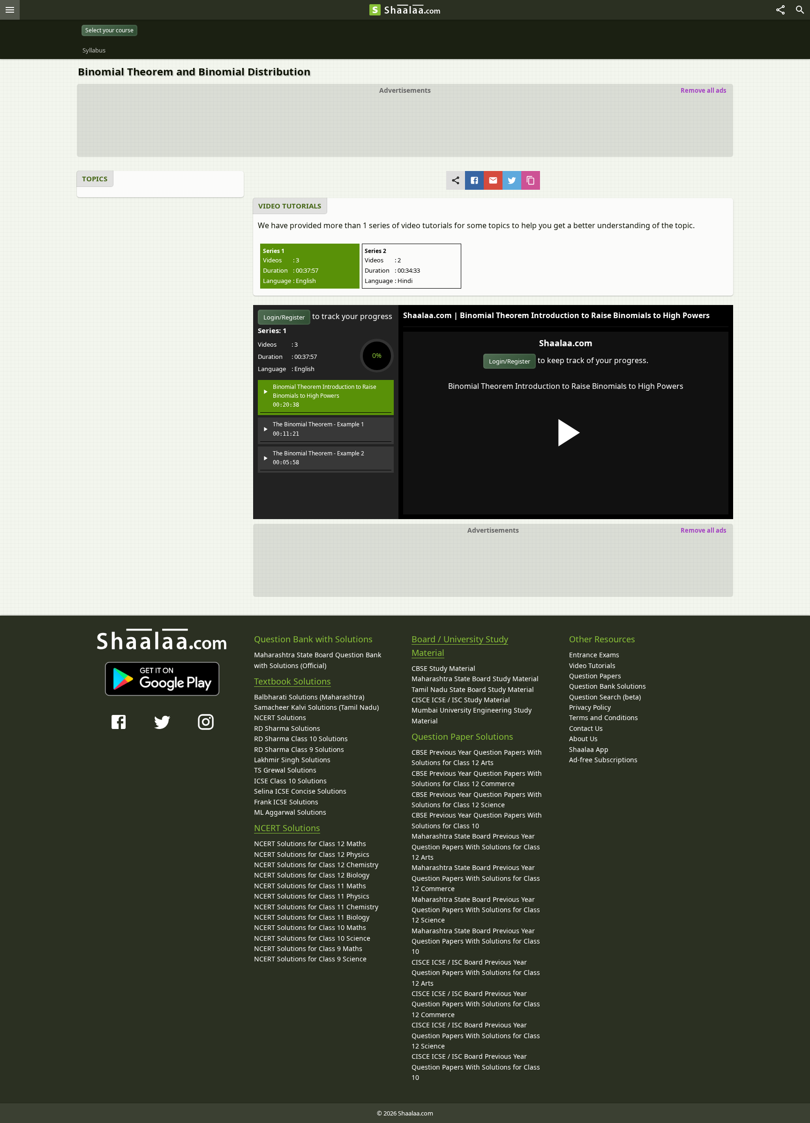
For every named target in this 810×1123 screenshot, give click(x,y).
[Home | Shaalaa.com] (375, 9)
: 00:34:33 (392, 270)
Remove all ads (703, 90)
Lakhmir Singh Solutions (292, 759)
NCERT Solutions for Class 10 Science (312, 938)
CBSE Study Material (443, 668)
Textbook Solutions (292, 681)
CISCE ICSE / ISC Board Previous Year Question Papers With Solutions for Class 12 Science (476, 1035)
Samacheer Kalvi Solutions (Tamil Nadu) (316, 707)
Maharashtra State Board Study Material (475, 678)
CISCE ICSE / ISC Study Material (461, 699)
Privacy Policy (590, 707)
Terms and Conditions (603, 717)
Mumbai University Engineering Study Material (472, 715)
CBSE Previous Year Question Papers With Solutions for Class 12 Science (477, 799)
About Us (583, 738)
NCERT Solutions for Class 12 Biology (311, 874)
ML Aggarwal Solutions (290, 812)
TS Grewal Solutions (285, 770)
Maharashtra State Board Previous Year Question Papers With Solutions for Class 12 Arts (476, 847)
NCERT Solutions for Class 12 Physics (311, 854)
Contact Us (586, 728)
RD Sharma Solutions (287, 728)
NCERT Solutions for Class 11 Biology (311, 917)
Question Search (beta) (605, 696)
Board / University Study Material (460, 645)
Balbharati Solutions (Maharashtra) (309, 696)
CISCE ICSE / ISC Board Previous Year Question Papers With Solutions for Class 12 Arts (476, 973)
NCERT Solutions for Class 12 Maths (310, 843)
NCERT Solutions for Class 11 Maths (310, 885)
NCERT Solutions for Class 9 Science (310, 958)
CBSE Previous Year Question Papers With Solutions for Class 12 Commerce (477, 778)
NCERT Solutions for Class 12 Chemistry (316, 864)
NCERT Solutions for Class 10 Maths (310, 927)
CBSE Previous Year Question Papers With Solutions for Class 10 (477, 820)
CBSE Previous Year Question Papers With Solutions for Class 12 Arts (477, 757)
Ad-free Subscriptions (603, 759)
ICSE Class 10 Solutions (290, 780)
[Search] (800, 10)
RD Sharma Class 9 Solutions (299, 749)
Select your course (109, 30)
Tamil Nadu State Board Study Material (473, 689)
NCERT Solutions (280, 717)
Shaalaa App (588, 749)
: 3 (281, 260)
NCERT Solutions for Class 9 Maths (308, 948)
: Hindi (388, 280)
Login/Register (509, 361)
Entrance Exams (594, 654)
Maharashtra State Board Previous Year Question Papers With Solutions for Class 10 (476, 941)
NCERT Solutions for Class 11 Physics (311, 896)
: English (289, 280)
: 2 (383, 260)
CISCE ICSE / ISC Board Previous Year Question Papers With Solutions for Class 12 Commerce (476, 1004)
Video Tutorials (592, 665)
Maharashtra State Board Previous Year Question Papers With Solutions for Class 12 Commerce (476, 878)
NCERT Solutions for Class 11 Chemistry (316, 906)
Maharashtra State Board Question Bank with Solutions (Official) (317, 659)
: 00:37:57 (290, 270)
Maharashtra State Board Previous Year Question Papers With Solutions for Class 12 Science (476, 910)
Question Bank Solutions (607, 686)
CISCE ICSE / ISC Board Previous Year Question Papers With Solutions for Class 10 (476, 1067)
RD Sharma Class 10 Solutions (301, 738)
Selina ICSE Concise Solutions (300, 791)
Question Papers (595, 675)
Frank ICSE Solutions (286, 801)
